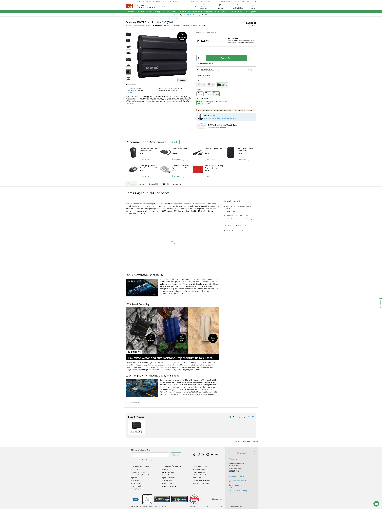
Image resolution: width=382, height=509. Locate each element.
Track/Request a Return (139, 472)
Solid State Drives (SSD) (155, 18)
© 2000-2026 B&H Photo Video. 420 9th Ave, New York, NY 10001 (149, 506)
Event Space (197, 478)
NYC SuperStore (227, 1)
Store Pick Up (234, 485)
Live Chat (249, 1)
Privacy (206, 506)
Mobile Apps (219, 499)
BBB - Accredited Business (136, 499)
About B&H (165, 469)
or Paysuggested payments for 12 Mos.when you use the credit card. (241, 41)
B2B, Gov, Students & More (143, 1)
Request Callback (237, 476)
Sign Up (176, 455)
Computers (133, 18)
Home (127, 18)
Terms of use (192, 506)
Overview (131, 184)
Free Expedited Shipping (238, 491)
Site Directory (135, 483)
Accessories (177, 184)
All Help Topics (136, 489)
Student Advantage (199, 472)
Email (134, 455)
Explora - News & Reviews (201, 480)
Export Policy (220, 506)
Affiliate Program (167, 480)
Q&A (166, 184)
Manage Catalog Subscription (140, 475)
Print (203, 26)
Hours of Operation (168, 475)
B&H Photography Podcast (201, 483)
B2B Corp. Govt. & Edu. (200, 475)
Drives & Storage (142, 18)
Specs (141, 184)
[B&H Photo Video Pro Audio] (131, 6)
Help (243, 1)
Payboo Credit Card (168, 478)
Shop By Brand (136, 486)
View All (174, 142)
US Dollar (243, 453)
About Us (236, 1)
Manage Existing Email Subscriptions (143, 460)
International (135, 480)
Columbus (189, 14)
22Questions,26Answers (180, 26)
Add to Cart (226, 58)
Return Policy (135, 469)
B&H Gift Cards (234, 488)
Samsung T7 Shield (177, 18)
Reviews (153, 184)
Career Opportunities (169, 486)
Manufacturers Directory (170, 483)
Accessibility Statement (235, 506)
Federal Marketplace (199, 469)
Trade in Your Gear (239, 481)
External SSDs (167, 18)
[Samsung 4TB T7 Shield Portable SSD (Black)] (162, 56)
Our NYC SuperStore (168, 472)
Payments (134, 478)
